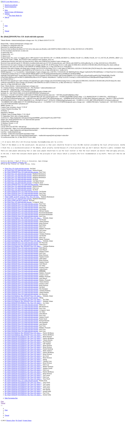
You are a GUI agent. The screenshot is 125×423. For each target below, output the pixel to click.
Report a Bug (11, 420)
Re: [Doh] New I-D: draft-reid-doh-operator (18, 170)
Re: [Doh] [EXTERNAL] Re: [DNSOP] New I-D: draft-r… (23, 218)
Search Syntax (9, 12)
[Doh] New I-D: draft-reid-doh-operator (17, 168)
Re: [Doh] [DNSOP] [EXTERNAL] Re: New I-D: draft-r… (23, 299)
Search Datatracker (10, 7)
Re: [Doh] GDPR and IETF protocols (16, 200)
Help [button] (6, 10)
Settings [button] (7, 14)
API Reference (18, 12)
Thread (7, 31)
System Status (27, 420)
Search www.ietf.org (11, 5)
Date (6, 26)
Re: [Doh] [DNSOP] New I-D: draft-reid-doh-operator (21, 172)
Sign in (7, 17)
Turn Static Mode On (15, 15)
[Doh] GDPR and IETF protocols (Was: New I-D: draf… (22, 197)
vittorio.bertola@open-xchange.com (14, 162)
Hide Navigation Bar (11, 398)
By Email (19, 420)
